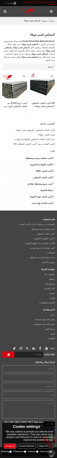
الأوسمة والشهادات (47, 302)
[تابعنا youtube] (46, 348)
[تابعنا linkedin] (33, 348)
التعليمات (51, 338)
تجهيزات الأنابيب (48, 262)
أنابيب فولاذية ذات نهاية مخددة (42, 248)
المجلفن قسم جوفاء (25, 130)
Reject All (43, 446)
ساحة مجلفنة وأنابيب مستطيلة (42, 257)
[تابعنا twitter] (27, 348)
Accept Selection (26, 446)
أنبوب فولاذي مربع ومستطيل (43, 229)
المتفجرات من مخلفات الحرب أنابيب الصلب (37, 224)
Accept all (10, 446)
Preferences (19, 451)
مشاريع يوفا (50, 283)
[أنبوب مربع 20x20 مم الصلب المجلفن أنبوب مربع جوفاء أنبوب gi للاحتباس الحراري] (14, 85)
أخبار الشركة (49, 288)
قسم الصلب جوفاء (46, 134)
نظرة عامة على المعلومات (44, 324)
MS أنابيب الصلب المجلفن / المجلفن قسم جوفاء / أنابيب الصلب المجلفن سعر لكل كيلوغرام (43, 104)
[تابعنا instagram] (21, 348)
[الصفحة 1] (26, 115)
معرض (52, 293)
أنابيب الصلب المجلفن (45, 130)
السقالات (51, 252)
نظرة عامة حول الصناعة (45, 319)
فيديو (53, 333)
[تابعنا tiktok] (14, 348)
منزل (52, 20)
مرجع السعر (50, 329)
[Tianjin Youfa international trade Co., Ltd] (27, 11)
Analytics (32, 451)
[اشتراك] (8, 354)
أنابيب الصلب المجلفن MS (25, 143)
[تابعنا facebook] (40, 348)
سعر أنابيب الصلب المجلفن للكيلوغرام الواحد (35, 139)
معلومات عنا (50, 274)
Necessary (45, 451)
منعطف (52, 279)
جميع (45, 20)
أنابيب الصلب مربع (46, 143)
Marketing (5, 451)
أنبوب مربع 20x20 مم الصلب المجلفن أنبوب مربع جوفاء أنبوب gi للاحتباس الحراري (15, 104)
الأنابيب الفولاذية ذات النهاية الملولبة (40, 243)
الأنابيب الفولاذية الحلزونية (44, 238)
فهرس (52, 298)
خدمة (52, 314)
